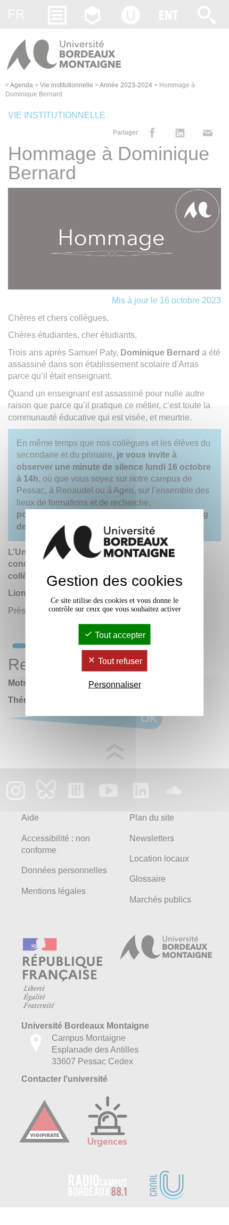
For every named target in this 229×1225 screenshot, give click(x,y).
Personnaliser (114, 684)
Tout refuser (119, 661)
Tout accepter (119, 635)
